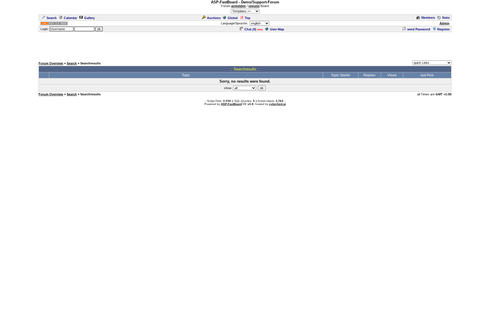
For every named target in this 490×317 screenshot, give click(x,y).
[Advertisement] (245, 45)
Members (428, 17)
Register (443, 29)
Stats (446, 17)
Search (52, 18)
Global (233, 18)
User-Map (277, 29)
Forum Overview (51, 63)
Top (247, 18)
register (254, 6)
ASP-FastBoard (231, 104)
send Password (418, 29)
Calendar (70, 18)
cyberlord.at (277, 104)
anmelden (238, 6)
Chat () (250, 29)
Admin (444, 23)
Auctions (214, 18)
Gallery (89, 18)
